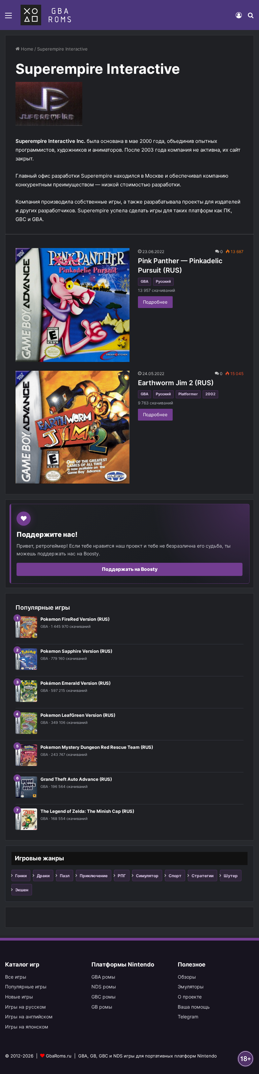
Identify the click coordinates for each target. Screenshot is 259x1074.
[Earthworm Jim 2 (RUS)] (73, 427)
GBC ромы (103, 997)
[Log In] (238, 17)
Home (26, 49)
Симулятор (147, 875)
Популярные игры (26, 986)
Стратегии (202, 875)
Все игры (15, 977)
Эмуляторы (191, 986)
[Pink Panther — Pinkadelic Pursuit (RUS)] (73, 305)
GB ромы (101, 1007)
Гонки (21, 875)
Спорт (175, 875)
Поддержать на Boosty (129, 569)
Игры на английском (29, 1016)
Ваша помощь (194, 1007)
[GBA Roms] (47, 15)
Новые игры (19, 997)
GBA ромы (103, 977)
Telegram (188, 1016)
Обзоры (187, 977)
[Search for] (250, 17)
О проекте (190, 997)
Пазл (64, 875)
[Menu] (8, 17)
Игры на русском (25, 1007)
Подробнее (155, 302)
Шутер (231, 875)
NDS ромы (103, 986)
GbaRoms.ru (58, 1055)
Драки (43, 875)
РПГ (122, 875)
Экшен (21, 889)
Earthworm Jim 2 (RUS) (176, 383)
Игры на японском (26, 1027)
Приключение (94, 875)
